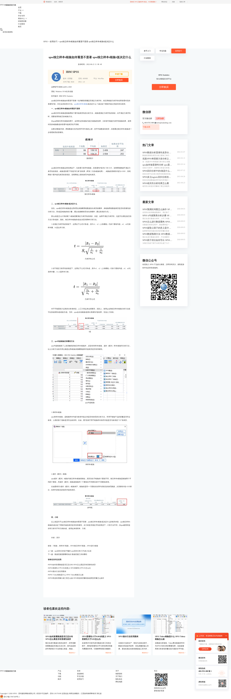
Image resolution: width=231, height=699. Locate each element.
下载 (19, 13)
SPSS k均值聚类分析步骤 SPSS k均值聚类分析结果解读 (157, 215)
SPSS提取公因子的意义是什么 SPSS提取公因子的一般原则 (157, 228)
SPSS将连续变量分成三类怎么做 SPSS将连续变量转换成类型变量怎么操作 (76, 578)
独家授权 (119, 674)
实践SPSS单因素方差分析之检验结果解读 (157, 158)
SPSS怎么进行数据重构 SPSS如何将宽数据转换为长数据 (157, 222)
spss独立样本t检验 (80, 104)
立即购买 (119, 80)
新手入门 (147, 51)
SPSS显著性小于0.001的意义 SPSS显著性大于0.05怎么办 (69, 568)
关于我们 (119, 676)
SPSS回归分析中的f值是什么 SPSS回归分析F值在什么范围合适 (157, 171)
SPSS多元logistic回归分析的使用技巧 (157, 177)
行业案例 (21, 24)
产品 (19, 10)
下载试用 (146, 127)
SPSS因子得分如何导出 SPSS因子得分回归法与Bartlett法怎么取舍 (157, 240)
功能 (59, 676)
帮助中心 (21, 18)
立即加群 (160, 118)
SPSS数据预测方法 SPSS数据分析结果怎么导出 (157, 234)
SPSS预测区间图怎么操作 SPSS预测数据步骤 (157, 209)
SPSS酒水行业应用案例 (57, 571)
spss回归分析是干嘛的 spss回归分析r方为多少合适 (73, 551)
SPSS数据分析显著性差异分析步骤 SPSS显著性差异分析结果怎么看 (157, 152)
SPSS (45, 42)
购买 (19, 27)
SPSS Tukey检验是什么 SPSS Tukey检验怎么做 (65, 575)
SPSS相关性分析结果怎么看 (155, 183)
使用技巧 (53, 42)
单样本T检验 (64, 546)
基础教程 (80, 674)
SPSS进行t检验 (92, 546)
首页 (19, 7)
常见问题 (163, 51)
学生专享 (21, 16)
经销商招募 (22, 21)
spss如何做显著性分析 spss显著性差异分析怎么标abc (157, 165)
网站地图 (119, 682)
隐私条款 (119, 679)
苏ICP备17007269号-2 (11, 697)
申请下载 (119, 74)
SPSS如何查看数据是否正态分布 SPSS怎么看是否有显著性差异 (72, 565)
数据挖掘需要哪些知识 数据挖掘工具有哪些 (71, 554)
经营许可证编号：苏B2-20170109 (49, 693)
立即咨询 (205, 649)
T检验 (55, 546)
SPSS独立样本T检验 (77, 546)
